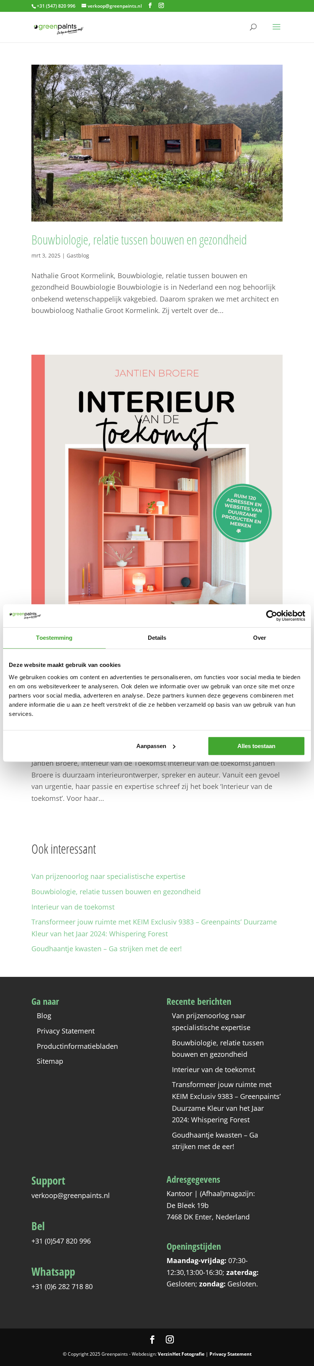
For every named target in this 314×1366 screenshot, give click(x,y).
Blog (44, 1015)
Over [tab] (259, 637)
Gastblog (78, 255)
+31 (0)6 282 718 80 (62, 1286)
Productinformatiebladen (77, 1046)
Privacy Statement (66, 1030)
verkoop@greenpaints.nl (70, 1195)
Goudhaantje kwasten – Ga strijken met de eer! (106, 948)
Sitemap (50, 1061)
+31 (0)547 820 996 (61, 1240)
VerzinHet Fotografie (181, 1354)
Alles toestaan (256, 746)
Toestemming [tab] (54, 637)
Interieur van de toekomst (72, 906)
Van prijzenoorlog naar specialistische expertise (108, 876)
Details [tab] (157, 637)
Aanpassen (151, 746)
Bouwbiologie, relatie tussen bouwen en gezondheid (139, 239)
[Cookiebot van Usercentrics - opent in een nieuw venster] (271, 615)
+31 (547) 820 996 (56, 6)
